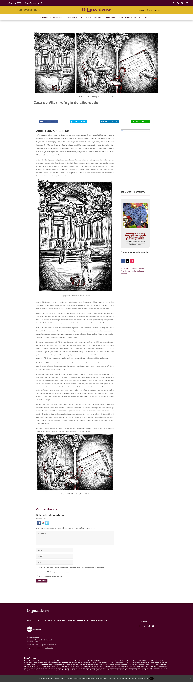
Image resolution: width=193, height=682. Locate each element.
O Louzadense (56, 17)
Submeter (42, 581)
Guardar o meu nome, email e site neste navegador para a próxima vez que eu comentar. (71, 567)
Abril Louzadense (104, 97)
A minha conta (154, 10)
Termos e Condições (99, 621)
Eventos (137, 17)
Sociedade (71, 17)
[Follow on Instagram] (182, 2)
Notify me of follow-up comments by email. (54, 572)
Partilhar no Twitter (79, 122)
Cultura (97, 17)
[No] (190, 679)
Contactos (41, 621)
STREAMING (28, 10)
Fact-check (148, 17)
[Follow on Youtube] (187, 2)
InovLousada (49, 648)
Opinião (128, 17)
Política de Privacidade (78, 621)
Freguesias (110, 17)
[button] (39, 524)
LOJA (35, 10)
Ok (151, 678)
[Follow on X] (178, 2)
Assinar (141, 10)
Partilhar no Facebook (49, 122)
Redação (82, 97)
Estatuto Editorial (57, 621)
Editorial (44, 17)
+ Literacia (84, 17)
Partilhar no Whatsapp (141, 122)
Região (120, 17)
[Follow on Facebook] (173, 2)
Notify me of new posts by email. (51, 576)
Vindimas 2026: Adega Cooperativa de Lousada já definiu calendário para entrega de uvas (135, 236)
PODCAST (19, 10)
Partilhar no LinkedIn (110, 122)
